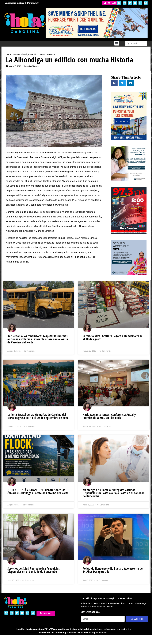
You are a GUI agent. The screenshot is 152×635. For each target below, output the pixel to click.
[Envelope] (146, 3)
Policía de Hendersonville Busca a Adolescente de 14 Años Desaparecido (113, 570)
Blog (14, 54)
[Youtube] (135, 3)
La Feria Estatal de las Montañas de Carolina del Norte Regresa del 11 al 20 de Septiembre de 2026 (38, 416)
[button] (116, 43)
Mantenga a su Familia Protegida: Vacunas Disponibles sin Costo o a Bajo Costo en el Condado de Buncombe (113, 493)
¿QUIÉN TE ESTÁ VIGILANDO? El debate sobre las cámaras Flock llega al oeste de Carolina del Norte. (38, 491)
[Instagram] (124, 3)
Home (8, 54)
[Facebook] (119, 3)
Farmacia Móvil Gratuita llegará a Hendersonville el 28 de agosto (112, 337)
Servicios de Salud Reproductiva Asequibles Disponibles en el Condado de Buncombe (33, 570)
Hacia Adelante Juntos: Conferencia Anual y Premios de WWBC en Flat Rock (109, 416)
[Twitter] (130, 3)
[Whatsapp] (140, 3)
